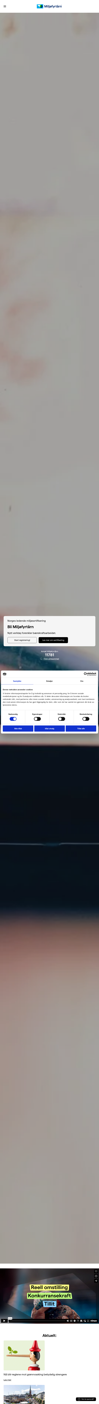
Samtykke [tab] (17, 681)
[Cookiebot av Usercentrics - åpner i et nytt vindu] (85, 674)
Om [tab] (81, 681)
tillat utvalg (49, 728)
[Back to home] (49, 6)
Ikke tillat (18, 728)
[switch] (37, 719)
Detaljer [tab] (49, 681)
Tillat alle (81, 728)
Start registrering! (22, 640)
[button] (5, 6)
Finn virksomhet (51, 659)
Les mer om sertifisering (53, 640)
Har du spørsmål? (87, 1399)
